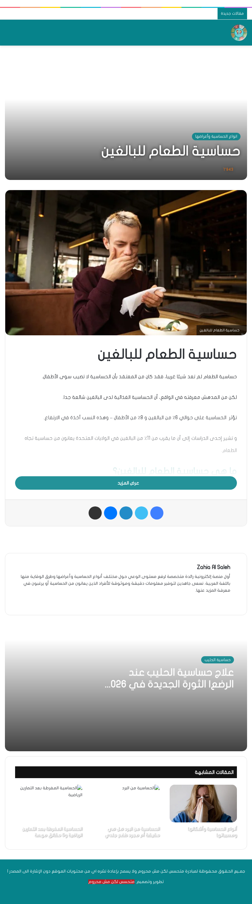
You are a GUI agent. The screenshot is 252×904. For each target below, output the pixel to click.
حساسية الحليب (217, 660)
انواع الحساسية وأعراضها (216, 136)
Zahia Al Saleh (213, 567)
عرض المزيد (127, 483)
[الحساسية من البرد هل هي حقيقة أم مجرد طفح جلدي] (125, 804)
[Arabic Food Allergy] (239, 32)
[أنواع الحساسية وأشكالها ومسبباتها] (203, 804)
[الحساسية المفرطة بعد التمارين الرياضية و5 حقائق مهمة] (48, 804)
